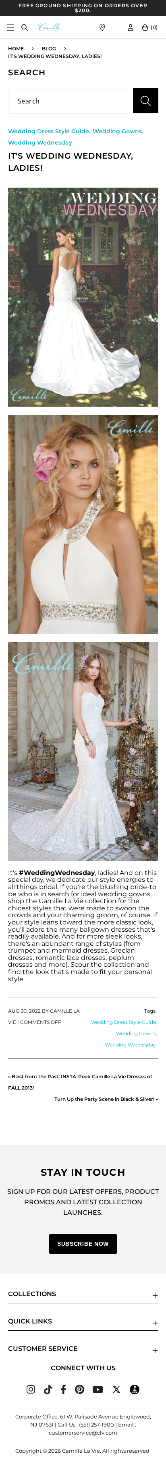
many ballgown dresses (97, 929)
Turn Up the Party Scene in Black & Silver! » (106, 1099)
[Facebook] (63, 1392)
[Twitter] (116, 1392)
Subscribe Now (83, 1244)
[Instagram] (31, 1391)
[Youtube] (98, 1391)
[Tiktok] (48, 1392)
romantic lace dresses (70, 958)
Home (16, 48)
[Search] (24, 27)
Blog (49, 48)
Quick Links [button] (30, 1321)
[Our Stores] (102, 27)
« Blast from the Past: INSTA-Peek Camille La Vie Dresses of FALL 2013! (80, 1082)
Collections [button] (32, 1294)
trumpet (22, 950)
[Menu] (10, 27)
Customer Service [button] (43, 1348)
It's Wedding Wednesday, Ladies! (55, 56)
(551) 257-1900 (96, 1424)
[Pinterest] (79, 1392)
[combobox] (83, 101)
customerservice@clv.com (83, 1432)
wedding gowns (124, 894)
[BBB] (134, 1392)
